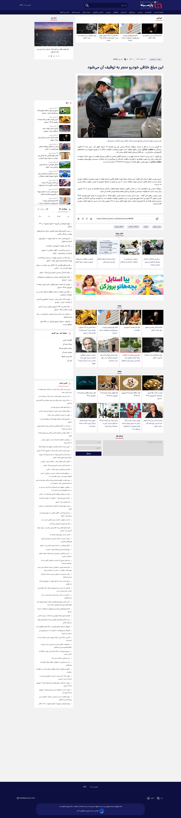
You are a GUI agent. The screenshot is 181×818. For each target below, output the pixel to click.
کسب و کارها (65, 12)
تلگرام (152, 798)
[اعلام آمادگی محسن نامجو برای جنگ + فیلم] (152, 28)
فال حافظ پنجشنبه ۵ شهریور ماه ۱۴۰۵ (130, 394)
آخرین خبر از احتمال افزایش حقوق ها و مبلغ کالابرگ (54, 447)
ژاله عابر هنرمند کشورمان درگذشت (132, 329)
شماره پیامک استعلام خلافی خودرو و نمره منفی (106, 260)
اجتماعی (124, 12)
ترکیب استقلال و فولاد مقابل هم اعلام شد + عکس (48, 148)
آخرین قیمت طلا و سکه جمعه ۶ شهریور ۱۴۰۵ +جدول (47, 121)
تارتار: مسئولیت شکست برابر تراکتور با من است (55, 520)
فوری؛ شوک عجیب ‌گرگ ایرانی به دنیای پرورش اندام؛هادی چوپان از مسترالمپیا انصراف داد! (131, 424)
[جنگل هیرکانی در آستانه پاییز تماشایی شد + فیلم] (64, 165)
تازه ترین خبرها (67, 356)
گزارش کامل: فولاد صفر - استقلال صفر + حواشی (50, 130)
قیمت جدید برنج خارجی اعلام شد (60, 535)
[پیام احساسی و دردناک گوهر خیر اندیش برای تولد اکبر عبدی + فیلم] (152, 410)
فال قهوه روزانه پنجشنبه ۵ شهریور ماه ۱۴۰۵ (109, 394)
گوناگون (159, 18)
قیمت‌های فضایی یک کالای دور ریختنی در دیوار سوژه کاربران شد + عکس (48, 157)
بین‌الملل (132, 12)
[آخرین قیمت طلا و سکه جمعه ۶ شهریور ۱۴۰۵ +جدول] (64, 120)
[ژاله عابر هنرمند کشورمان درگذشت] (130, 317)
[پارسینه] (150, 5)
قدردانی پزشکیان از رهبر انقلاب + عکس (58, 469)
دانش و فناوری (98, 12)
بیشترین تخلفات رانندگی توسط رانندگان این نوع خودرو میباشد (152, 262)
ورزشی (108, 12)
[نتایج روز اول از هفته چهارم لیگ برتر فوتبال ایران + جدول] (64, 111)
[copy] (157, 218)
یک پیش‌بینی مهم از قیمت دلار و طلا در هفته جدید (54, 396)
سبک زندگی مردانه (65, 348)
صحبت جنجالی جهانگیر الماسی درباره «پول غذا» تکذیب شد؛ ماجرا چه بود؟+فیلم (87, 359)
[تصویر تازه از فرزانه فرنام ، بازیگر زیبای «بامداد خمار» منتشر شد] (86, 410)
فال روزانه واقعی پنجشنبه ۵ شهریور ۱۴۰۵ (86, 394)
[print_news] (91, 218)
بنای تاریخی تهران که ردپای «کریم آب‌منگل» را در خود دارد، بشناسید (109, 358)
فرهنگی (116, 12)
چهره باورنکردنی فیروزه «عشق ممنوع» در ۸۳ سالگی (54, 704)
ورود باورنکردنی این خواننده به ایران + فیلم (87, 36)
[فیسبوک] (86, 218)
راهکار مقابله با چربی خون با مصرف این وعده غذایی (54, 411)
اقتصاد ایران (67, 340)
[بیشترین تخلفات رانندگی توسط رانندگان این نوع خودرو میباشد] (152, 247)
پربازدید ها (63, 209)
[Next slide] (70, 34)
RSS (21, 5)
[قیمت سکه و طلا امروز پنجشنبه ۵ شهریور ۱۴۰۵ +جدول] (152, 382)
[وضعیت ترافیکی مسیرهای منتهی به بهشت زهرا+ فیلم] (86, 247)
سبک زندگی (86, 12)
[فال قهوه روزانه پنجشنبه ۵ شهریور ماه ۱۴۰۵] (108, 382)
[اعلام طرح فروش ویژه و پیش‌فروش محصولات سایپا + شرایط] (130, 28)
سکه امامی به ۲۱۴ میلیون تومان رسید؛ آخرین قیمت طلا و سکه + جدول (108, 38)
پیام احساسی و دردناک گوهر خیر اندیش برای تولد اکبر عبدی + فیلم (152, 423)
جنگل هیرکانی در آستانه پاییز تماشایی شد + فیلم (48, 166)
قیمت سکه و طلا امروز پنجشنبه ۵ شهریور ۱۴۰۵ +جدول (154, 396)
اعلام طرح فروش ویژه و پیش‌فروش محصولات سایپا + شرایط (130, 38)
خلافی (146, 227)
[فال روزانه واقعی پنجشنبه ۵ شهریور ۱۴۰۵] (86, 382)
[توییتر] (78, 218)
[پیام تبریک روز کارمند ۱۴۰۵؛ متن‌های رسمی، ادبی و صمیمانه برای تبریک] (108, 410)
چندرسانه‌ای (76, 12)
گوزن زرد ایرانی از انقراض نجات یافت (58, 415)
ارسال (88, 453)
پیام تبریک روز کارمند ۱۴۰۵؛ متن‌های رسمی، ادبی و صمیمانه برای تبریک (108, 423)
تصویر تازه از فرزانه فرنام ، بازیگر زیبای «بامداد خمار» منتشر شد (87, 423)
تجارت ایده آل (67, 352)
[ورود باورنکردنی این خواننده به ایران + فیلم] (87, 28)
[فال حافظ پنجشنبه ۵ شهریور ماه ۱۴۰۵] (130, 382)
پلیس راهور (157, 227)
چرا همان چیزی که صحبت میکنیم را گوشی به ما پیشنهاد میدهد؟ (48, 184)
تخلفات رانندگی (133, 227)
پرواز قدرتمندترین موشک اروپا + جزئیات (58, 549)
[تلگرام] (82, 218)
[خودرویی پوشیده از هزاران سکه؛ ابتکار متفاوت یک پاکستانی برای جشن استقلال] (130, 345)
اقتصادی (148, 12)
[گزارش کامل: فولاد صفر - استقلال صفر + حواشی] (64, 129)
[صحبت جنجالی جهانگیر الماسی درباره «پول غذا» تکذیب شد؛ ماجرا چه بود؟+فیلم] (86, 345)
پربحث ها (41, 209)
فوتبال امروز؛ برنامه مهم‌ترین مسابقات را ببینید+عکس (54, 616)
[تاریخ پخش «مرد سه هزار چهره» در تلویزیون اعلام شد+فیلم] (64, 192)
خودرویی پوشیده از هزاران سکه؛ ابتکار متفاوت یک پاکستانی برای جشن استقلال (130, 358)
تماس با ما (28, 5)
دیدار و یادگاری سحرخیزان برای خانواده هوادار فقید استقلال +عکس (48, 175)
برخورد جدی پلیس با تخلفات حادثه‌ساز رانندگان (129, 260)
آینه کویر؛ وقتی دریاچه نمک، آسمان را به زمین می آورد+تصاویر (53, 50)
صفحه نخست (158, 12)
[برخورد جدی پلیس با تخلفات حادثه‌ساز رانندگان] (130, 247)
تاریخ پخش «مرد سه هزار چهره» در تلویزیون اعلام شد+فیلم (47, 193)
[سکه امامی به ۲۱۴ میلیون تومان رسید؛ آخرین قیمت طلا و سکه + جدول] (108, 28)
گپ (161, 798)
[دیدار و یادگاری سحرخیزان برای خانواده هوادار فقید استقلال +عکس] (64, 174)
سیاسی (140, 12)
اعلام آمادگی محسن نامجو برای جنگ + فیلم (152, 36)
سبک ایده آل (67, 344)
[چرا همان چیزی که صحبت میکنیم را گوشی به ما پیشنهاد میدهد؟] (64, 183)
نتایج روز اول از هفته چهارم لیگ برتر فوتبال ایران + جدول (47, 112)
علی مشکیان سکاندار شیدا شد (60, 658)
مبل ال (69, 360)
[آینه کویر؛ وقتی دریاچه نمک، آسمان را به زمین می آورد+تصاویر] (53, 34)
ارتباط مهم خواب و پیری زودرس (60, 407)
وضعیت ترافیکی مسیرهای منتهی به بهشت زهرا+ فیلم (84, 260)
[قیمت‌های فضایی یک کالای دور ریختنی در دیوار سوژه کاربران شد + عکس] (64, 156)
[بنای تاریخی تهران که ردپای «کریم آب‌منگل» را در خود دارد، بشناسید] (108, 345)
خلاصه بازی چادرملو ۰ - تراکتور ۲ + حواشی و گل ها (54, 498)
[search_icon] (87, 6)
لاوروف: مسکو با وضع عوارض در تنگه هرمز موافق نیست (53, 627)
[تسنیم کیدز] (119, 286)
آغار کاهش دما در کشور (63, 502)
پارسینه (151, 147)
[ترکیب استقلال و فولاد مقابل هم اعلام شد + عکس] (64, 147)
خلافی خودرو (119, 227)
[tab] (58, 56)
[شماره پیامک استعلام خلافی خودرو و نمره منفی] (108, 247)
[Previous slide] (37, 34)
